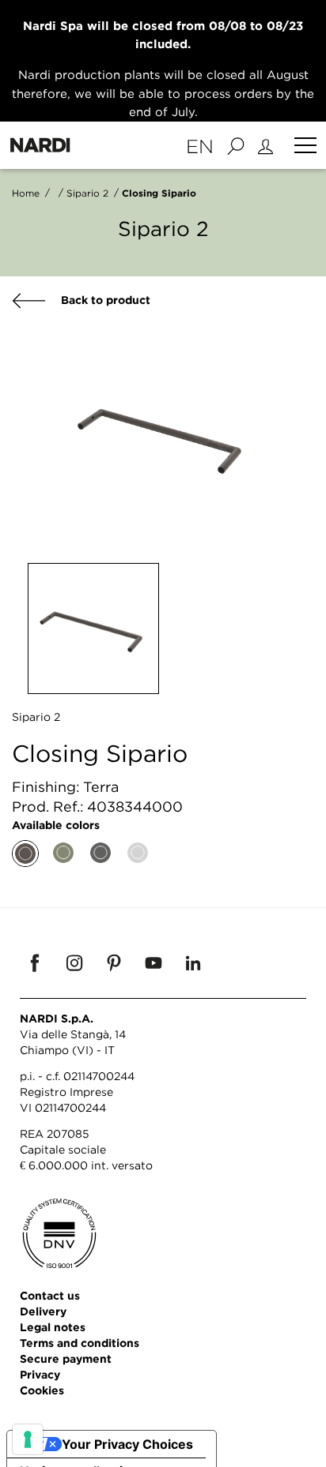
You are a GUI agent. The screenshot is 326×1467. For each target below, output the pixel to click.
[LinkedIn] (193, 962)
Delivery (43, 1311)
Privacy (40, 1374)
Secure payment (66, 1358)
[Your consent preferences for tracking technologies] (28, 1439)
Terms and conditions (79, 1343)
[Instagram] (74, 962)
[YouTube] (153, 962)
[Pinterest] (113, 962)
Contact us (50, 1295)
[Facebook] (34, 962)
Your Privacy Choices (127, 1444)
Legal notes (52, 1327)
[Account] (267, 145)
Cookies (42, 1390)
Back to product (104, 300)
